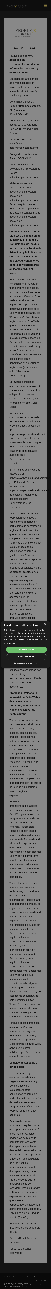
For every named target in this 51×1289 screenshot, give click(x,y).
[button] (25, 663)
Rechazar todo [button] (26, 657)
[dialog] (25, 644)
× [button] (45, 624)
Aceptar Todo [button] (26, 649)
